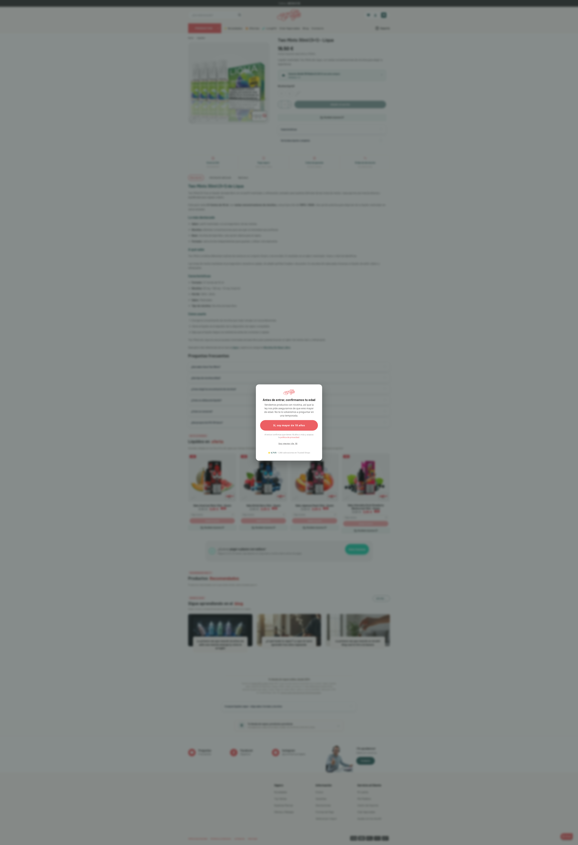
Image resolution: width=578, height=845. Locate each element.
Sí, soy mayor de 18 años (289, 425)
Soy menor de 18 (287, 443)
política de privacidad (289, 437)
